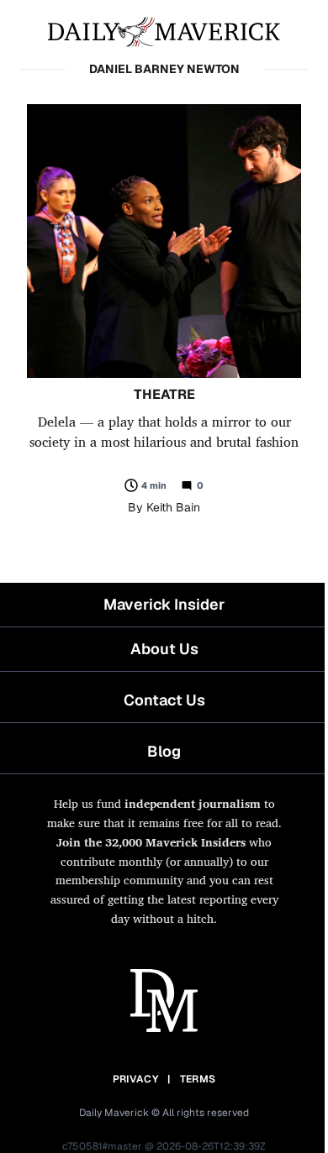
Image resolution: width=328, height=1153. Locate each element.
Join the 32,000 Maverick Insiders (151, 842)
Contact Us (164, 700)
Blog (164, 751)
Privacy (135, 1079)
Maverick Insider (164, 604)
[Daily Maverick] (164, 30)
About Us (164, 648)
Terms (198, 1079)
